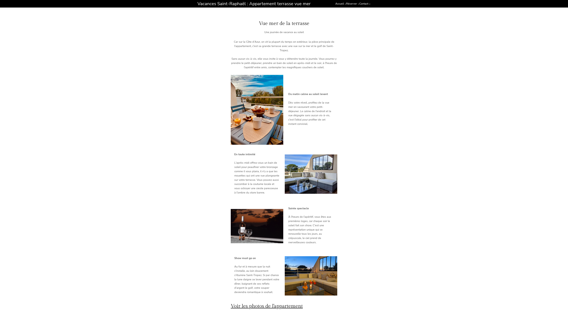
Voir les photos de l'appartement (267, 306)
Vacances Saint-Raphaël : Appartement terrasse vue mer (254, 4)
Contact (363, 3)
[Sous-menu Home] (345, 4)
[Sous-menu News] (358, 4)
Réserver (351, 3)
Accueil (339, 3)
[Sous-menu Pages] (370, 4)
